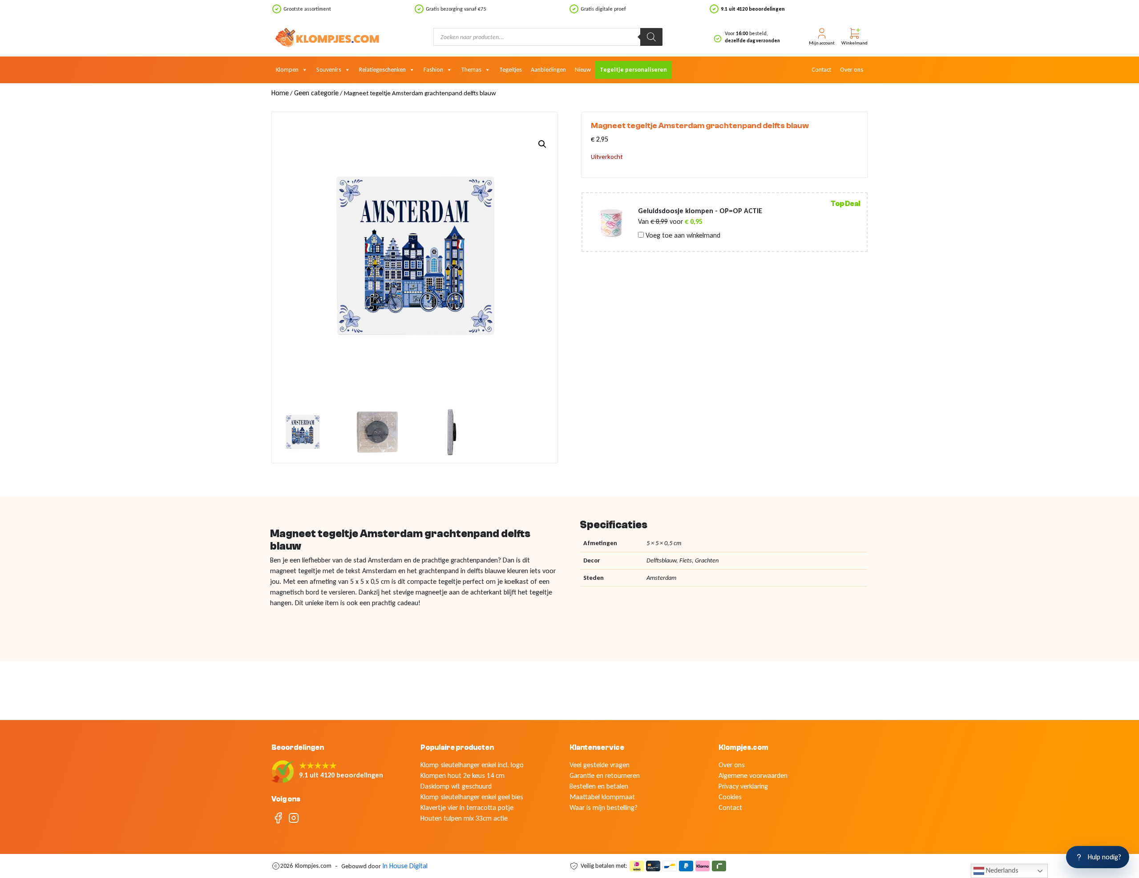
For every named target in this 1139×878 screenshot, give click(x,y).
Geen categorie (316, 93)
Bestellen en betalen (599, 786)
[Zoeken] (651, 37)
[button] (542, 144)
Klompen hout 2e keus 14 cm (462, 775)
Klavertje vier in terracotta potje (466, 807)
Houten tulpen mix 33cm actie (464, 818)
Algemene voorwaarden (753, 775)
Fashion (433, 69)
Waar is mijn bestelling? (604, 807)
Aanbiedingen (548, 69)
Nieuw (583, 69)
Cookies (730, 797)
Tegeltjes (510, 69)
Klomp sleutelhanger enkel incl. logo (472, 765)
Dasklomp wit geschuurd (456, 786)
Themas (471, 69)
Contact (821, 69)
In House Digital (405, 866)
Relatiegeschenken (382, 69)
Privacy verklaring (743, 786)
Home (280, 93)
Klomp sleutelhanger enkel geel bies (471, 797)
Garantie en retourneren (605, 775)
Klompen (287, 69)
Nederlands (1001, 870)
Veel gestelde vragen (600, 765)
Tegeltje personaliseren (633, 69)
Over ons (851, 69)
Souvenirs (328, 69)
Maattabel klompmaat (602, 797)
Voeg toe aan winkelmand (682, 235)
